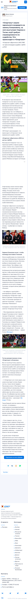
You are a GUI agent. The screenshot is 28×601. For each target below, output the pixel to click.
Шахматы (18, 548)
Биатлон (17, 552)
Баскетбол (18, 538)
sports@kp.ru (10, 587)
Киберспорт (18, 550)
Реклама (4, 527)
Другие (17, 561)
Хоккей (17, 529)
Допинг (17, 555)
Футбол (5, 472)
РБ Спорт (9, 332)
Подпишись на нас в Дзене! (14, 457)
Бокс (16, 543)
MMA (16, 540)
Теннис (17, 536)
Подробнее (22, 7)
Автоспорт (18, 545)
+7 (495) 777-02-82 (13, 584)
